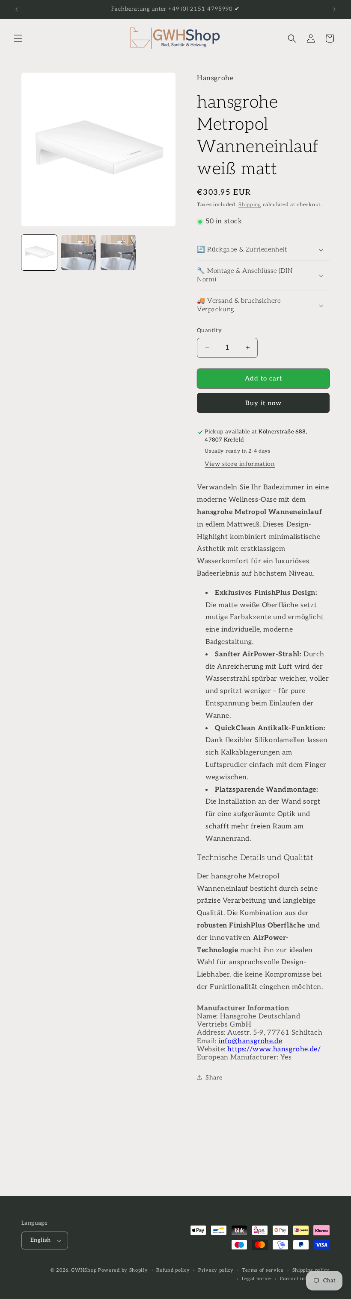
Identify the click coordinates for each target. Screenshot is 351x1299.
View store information (240, 464)
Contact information (305, 1278)
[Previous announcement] (16, 9)
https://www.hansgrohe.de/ (274, 1049)
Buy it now (263, 403)
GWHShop (83, 1270)
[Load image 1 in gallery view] (39, 252)
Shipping (249, 205)
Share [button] (214, 1077)
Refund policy (173, 1270)
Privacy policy (216, 1270)
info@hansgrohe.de (250, 1041)
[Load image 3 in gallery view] (118, 252)
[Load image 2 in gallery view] (79, 252)
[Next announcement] (334, 9)
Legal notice (256, 1278)
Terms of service (263, 1270)
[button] (18, 38)
